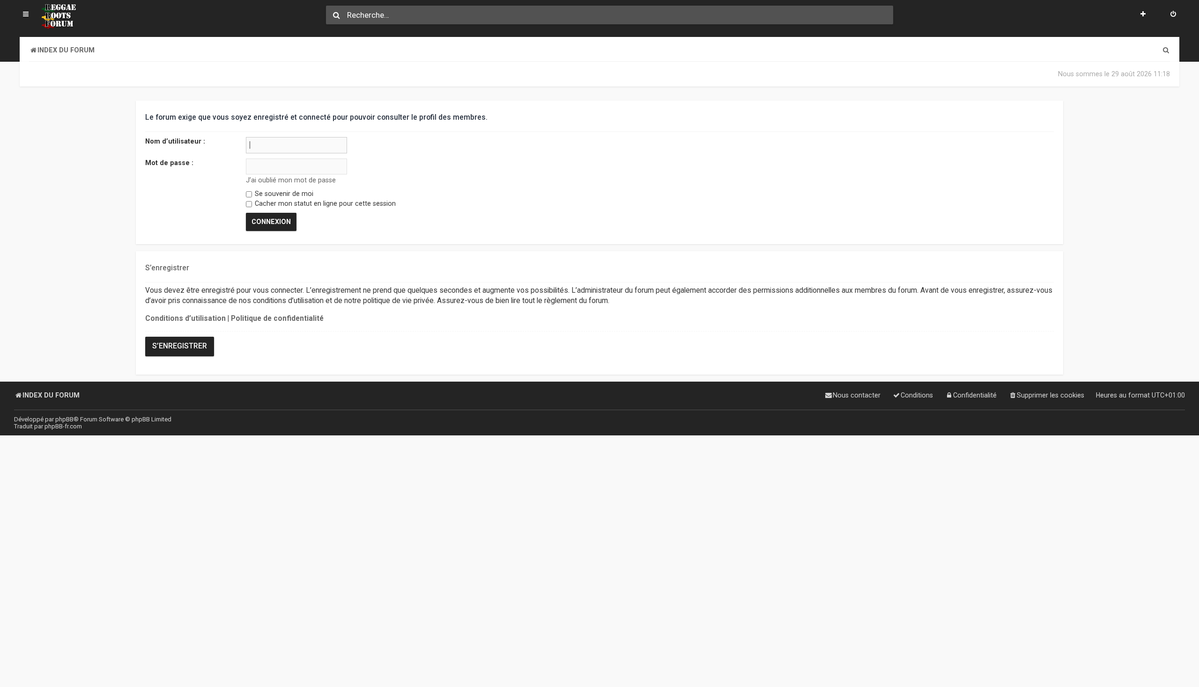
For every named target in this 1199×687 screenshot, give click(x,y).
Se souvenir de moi (283, 193)
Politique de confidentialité (277, 318)
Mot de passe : (169, 162)
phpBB (64, 419)
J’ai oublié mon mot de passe (290, 180)
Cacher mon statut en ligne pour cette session (324, 203)
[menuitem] (1173, 15)
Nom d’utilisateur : (175, 141)
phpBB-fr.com (63, 426)
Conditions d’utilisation (185, 318)
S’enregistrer (179, 346)
